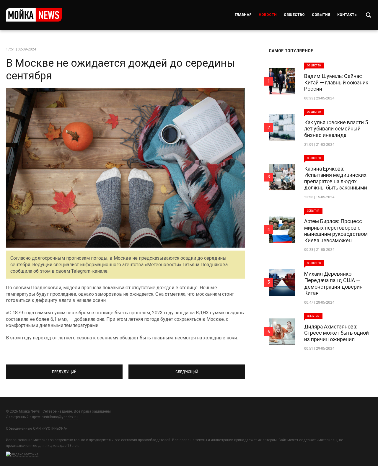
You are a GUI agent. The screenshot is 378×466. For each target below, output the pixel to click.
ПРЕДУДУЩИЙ (64, 369)
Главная (243, 15)
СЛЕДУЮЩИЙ (187, 369)
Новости (268, 15)
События (321, 15)
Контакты (347, 15)
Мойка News (34, 15)
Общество (294, 15)
